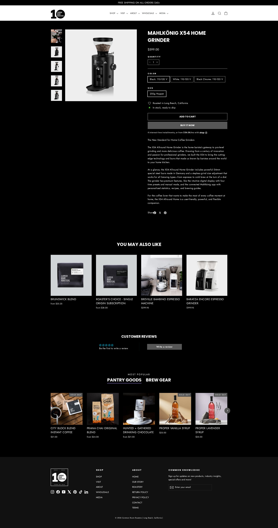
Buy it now (187, 125)
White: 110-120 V (182, 79)
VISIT (123, 13)
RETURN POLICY (140, 492)
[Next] (227, 411)
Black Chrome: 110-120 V (210, 79)
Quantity (154, 57)
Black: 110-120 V (158, 79)
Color (152, 73)
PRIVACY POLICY (140, 497)
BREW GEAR (158, 380)
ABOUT (133, 13)
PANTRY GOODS (124, 380)
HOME (135, 476)
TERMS (135, 507)
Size (150, 88)
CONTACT (137, 502)
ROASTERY (137, 487)
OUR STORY (138, 482)
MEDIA (162, 13)
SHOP (113, 13)
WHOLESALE (148, 13)
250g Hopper (157, 93)
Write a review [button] (164, 346)
